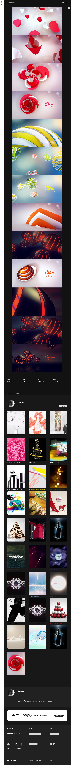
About (44, 2)
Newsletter (55, 733)
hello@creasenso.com (13, 733)
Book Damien (63, 406)
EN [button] (57, 2)
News (38, 2)
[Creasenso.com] (11, 2)
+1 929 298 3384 (18, 744)
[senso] (1, 3)
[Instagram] (63, 3)
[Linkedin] (54, 744)
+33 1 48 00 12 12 (18, 743)
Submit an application (35, 733)
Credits (51, 760)
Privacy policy (52, 758)
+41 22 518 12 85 (18, 745)
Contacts (51, 2)
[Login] (66, 3)
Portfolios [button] (29, 2)
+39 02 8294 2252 (18, 748)
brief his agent (59, 715)
